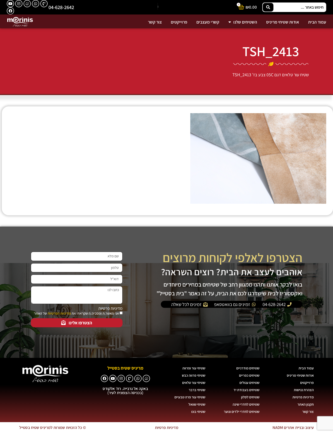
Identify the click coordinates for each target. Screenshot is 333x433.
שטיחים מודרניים (247, 368)
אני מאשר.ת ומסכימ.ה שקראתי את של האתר (76, 313)
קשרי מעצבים (207, 22)
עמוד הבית (317, 22)
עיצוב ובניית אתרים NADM (293, 427)
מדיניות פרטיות (110, 308)
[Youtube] (10, 3)
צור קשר (155, 22)
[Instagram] (18, 3)
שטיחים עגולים (249, 382)
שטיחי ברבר (197, 390)
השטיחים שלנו (245, 22)
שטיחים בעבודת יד (246, 390)
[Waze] (27, 3)
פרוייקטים (179, 22)
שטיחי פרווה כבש (193, 375)
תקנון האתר (305, 404)
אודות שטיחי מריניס (282, 22)
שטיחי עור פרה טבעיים (189, 397)
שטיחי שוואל (196, 404)
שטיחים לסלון (250, 397)
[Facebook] (10, 10)
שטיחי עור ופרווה (193, 368)
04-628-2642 (61, 7)
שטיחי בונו (198, 411)
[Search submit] (268, 7)
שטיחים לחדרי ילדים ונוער (241, 411)
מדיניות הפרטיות (59, 313)
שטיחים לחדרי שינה (246, 404)
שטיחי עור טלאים (193, 382)
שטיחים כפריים (249, 375)
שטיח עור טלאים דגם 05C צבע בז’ (280, 75)
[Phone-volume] (44, 3)
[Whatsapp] (35, 3)
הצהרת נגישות (304, 390)
